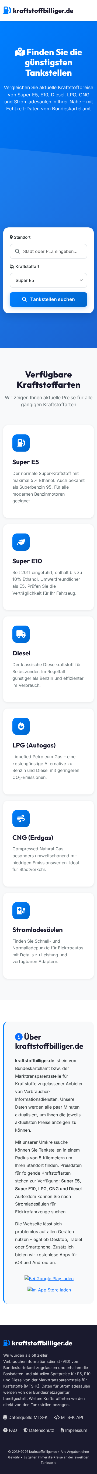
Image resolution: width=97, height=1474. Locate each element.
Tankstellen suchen (52, 299)
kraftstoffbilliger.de (43, 10)
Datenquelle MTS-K (27, 1417)
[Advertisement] (48, 176)
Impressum (75, 1430)
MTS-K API (71, 1417)
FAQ (12, 1430)
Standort (21, 237)
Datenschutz (41, 1430)
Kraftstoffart (26, 266)
